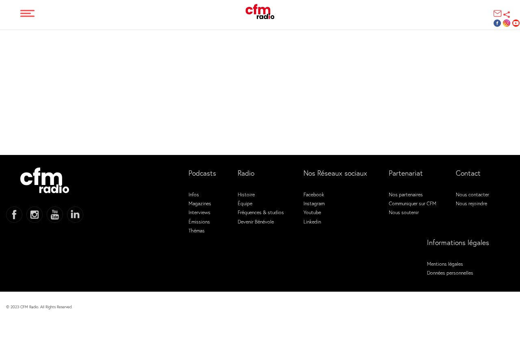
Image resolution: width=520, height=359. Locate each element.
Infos (193, 194)
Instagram (314, 203)
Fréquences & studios (261, 212)
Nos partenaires (406, 194)
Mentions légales (445, 263)
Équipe (245, 203)
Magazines (199, 203)
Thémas (196, 230)
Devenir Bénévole (256, 221)
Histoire (246, 194)
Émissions (199, 221)
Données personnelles (450, 272)
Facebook (313, 194)
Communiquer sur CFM (412, 203)
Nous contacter (472, 194)
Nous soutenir (404, 212)
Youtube (312, 212)
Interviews (199, 212)
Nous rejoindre (471, 203)
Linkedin (312, 221)
